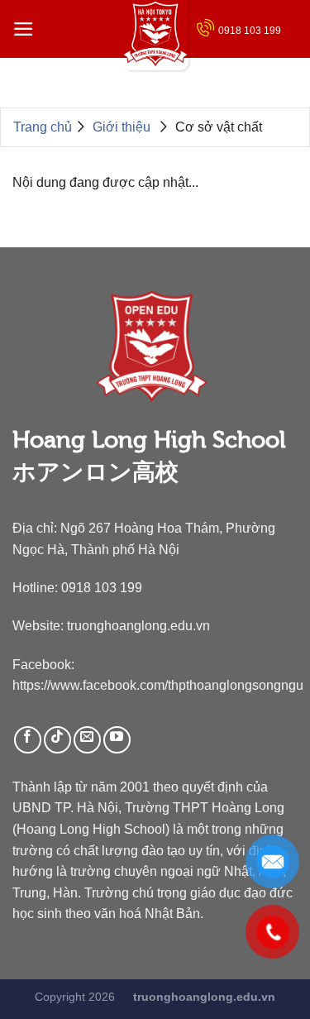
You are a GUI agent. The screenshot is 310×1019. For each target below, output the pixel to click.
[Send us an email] (87, 739)
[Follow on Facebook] (27, 739)
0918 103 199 (249, 31)
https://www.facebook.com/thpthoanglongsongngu (157, 684)
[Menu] (23, 28)
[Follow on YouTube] (117, 739)
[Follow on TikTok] (57, 739)
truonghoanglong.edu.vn (138, 625)
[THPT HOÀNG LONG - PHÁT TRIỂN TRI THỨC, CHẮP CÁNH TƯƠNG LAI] (155, 35)
